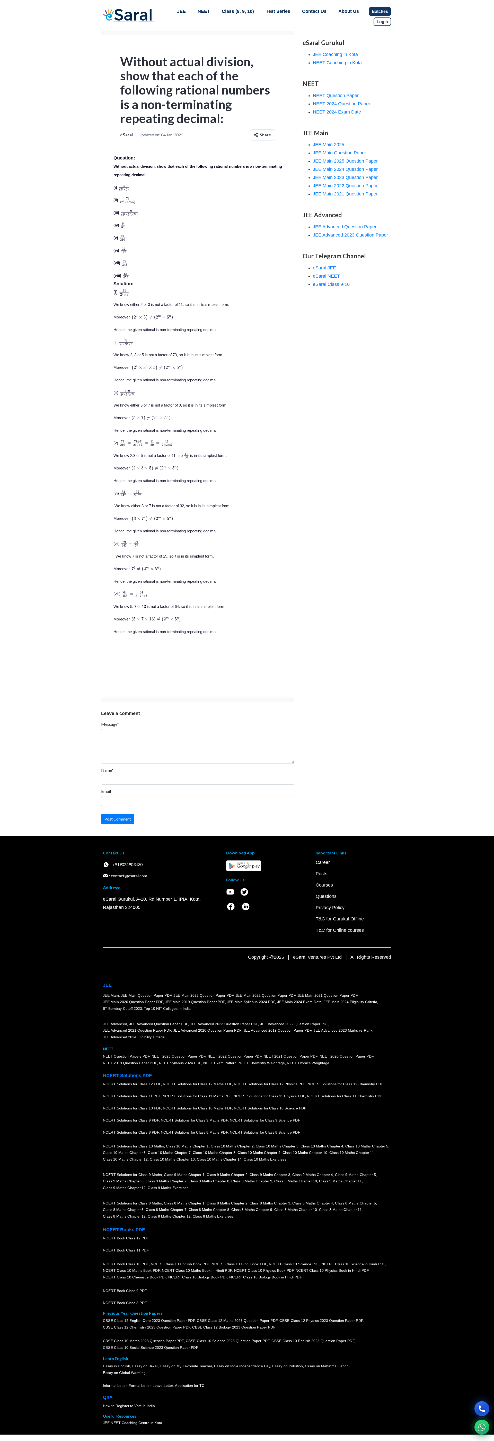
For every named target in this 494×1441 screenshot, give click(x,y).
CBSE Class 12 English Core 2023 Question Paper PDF (149, 1321)
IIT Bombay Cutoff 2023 (122, 1008)
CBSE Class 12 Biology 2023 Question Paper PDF (233, 1327)
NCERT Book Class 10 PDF (126, 1264)
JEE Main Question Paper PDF (146, 995)
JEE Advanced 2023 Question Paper (350, 235)
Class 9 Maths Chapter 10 (295, 1181)
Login (382, 22)
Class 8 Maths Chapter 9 (251, 1210)
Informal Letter (115, 1386)
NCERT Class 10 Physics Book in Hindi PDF (332, 1271)
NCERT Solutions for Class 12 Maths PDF (197, 1084)
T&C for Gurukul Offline (340, 918)
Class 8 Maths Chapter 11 (340, 1210)
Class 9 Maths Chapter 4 (312, 1175)
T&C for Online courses (340, 930)
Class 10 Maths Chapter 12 (125, 1159)
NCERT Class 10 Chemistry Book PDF (134, 1277)
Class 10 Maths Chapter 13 (172, 1159)
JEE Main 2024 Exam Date (299, 1002)
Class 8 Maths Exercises (213, 1216)
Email (106, 791)
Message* (110, 724)
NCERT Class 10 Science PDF (294, 1264)
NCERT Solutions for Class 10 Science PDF (270, 1108)
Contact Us (314, 11)
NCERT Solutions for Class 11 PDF (132, 1096)
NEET (204, 11)
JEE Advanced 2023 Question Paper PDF (224, 1024)
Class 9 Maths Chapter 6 (123, 1181)
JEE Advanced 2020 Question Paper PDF (207, 1031)
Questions (326, 896)
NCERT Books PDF (124, 1229)
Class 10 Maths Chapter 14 (219, 1159)
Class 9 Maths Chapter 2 (227, 1175)
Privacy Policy (330, 907)
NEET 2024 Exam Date (337, 112)
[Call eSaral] (481, 1408)
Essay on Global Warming (124, 1373)
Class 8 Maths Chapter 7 (166, 1210)
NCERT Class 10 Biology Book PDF (197, 1277)
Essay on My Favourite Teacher (186, 1366)
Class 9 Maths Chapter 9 (251, 1181)
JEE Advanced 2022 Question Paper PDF (294, 1024)
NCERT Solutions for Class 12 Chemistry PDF (345, 1084)
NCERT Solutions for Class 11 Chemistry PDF (345, 1096)
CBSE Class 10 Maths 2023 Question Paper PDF (143, 1341)
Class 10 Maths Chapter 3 (277, 1146)
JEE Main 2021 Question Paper (345, 193)
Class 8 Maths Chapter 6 (123, 1210)
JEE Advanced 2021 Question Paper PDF (137, 1031)
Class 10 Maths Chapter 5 (366, 1146)
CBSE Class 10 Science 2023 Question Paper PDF (228, 1341)
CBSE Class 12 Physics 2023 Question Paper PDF (321, 1321)
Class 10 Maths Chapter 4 (322, 1146)
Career (323, 862)
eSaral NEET (326, 276)
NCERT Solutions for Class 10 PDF (132, 1108)
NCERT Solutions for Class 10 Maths (133, 1146)
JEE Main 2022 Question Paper (345, 185)
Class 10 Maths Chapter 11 (351, 1153)
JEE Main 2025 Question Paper (345, 161)
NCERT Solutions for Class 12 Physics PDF (269, 1084)
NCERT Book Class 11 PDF (126, 1250)
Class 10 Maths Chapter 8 (214, 1153)
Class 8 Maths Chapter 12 (124, 1216)
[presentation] (124, 187)
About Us (348, 11)
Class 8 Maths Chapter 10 (295, 1210)
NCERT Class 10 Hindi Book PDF (239, 1264)
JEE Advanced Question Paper (344, 226)
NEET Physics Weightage (308, 1063)
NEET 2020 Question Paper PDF (347, 1056)
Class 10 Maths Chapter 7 (169, 1153)
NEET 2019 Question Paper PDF (130, 1063)
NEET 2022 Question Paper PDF (234, 1056)
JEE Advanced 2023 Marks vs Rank (342, 1031)
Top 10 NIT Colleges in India (167, 1008)
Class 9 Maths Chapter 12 (124, 1188)
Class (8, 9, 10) (238, 11)
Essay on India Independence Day (242, 1366)
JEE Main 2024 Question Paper (345, 169)
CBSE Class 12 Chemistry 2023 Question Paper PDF (146, 1327)
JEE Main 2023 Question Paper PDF (203, 995)
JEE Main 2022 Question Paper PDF (265, 995)
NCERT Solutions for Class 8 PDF (131, 1133)
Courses (324, 885)
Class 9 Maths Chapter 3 (270, 1175)
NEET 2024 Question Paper (341, 103)
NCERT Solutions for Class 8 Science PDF (265, 1133)
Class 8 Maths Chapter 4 (312, 1203)
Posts (321, 873)
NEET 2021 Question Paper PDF (290, 1056)
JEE (181, 11)
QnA (108, 1397)
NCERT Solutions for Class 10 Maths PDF (197, 1108)
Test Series (278, 11)
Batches (380, 11)
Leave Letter (163, 1386)
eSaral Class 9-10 (331, 284)
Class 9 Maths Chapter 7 (166, 1181)
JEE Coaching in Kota (335, 54)
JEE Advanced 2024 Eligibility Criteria (134, 1037)
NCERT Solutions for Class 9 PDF (131, 1120)
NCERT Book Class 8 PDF (125, 1303)
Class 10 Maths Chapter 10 (305, 1153)
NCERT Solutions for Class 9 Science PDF (265, 1120)
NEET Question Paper (336, 95)
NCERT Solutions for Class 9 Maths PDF (194, 1120)
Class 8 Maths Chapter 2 (227, 1203)
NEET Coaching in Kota (337, 62)
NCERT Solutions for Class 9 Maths (132, 1175)
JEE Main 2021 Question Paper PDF (327, 995)
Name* (107, 770)
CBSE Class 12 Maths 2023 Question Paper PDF (237, 1321)
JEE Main (111, 995)
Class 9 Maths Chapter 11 (340, 1181)
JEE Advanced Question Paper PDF (158, 1024)
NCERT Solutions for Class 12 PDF (132, 1084)
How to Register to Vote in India (129, 1406)
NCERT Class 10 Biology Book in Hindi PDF (265, 1277)
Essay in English (116, 1366)
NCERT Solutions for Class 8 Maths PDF (194, 1133)
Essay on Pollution (287, 1366)
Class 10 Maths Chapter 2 (232, 1146)
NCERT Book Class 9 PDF (125, 1291)
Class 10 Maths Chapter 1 (187, 1146)
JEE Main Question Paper (339, 152)
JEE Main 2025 (328, 144)
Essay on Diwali (145, 1366)
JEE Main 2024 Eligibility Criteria (350, 1002)
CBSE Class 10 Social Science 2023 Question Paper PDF (150, 1347)
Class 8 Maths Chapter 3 (270, 1203)
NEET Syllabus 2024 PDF (180, 1063)
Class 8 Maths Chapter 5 (355, 1203)
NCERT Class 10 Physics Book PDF (264, 1271)
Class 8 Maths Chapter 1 (184, 1203)
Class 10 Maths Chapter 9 (258, 1153)
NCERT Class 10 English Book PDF (180, 1264)
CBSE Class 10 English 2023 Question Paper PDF (312, 1341)
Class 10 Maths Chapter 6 (124, 1153)
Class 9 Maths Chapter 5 (355, 1175)
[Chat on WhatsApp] (481, 1427)
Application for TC (189, 1386)
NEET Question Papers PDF (126, 1056)
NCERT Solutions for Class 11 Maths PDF (197, 1096)
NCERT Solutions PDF (127, 1075)
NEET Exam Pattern (220, 1063)
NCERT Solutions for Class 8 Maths (132, 1203)
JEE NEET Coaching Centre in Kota (132, 1423)
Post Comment (117, 818)
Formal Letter (140, 1386)
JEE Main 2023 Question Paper (345, 177)
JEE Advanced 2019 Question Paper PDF (277, 1031)
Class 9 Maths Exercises (168, 1188)
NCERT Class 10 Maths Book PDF (131, 1271)
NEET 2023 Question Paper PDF (179, 1056)
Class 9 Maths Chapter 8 (209, 1181)
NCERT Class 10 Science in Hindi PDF (353, 1264)
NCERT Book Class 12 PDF (126, 1238)
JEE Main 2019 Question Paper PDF (195, 1002)
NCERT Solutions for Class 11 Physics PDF (269, 1096)
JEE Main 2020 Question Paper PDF (133, 1002)
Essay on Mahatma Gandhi (327, 1366)
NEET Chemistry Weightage (262, 1063)
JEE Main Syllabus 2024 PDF (251, 1002)
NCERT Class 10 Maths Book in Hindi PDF (197, 1271)
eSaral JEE (324, 267)
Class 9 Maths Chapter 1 (184, 1175)
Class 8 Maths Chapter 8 (209, 1210)
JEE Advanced (115, 1024)
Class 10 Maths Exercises (265, 1159)
